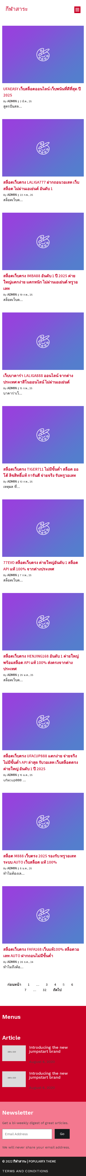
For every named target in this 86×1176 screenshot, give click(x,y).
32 (45, 990)
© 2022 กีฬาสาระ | (15, 1161)
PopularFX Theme (42, 1161)
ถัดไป (57, 990)
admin (12, 101)
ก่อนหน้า (14, 984)
